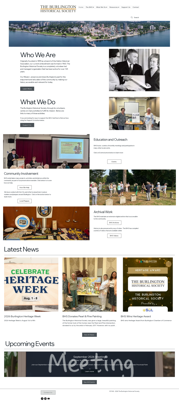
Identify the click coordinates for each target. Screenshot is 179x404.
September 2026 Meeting (89, 356)
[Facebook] (42, 398)
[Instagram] (45, 398)
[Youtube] (48, 398)
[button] (90, 7)
